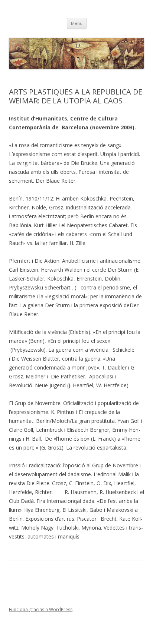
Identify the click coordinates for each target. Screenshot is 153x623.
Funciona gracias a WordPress (40, 609)
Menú (76, 23)
